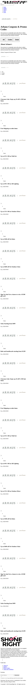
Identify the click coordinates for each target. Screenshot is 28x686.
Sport (4, 7)
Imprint (5, 666)
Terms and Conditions (8, 669)
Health (4, 8)
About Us (5, 665)
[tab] (3, 39)
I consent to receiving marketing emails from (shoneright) (12, 678)
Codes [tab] (3, 73)
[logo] (14, 3)
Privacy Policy (6, 668)
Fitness (5, 9)
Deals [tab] (3, 74)
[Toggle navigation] (1, 3)
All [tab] (2, 71)
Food (4, 12)
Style (4, 11)
